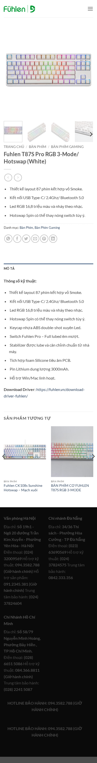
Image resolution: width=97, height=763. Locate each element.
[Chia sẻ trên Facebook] (17, 239)
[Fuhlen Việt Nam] (19, 9)
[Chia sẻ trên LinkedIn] (53, 239)
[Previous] (11, 72)
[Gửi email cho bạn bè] (35, 239)
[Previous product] (18, 177)
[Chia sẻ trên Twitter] (26, 239)
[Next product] (8, 177)
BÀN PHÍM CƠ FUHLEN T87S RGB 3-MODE (70, 488)
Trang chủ (14, 147)
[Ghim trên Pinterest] (44, 239)
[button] (90, 8)
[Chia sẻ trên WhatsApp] (8, 239)
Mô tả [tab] (9, 268)
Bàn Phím (37, 147)
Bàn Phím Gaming (67, 147)
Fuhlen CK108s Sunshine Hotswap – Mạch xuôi (23, 488)
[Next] (85, 72)
